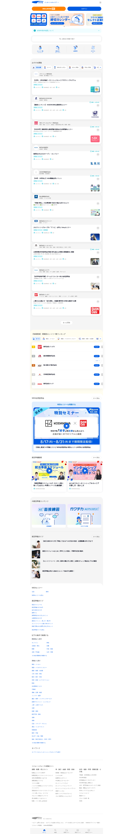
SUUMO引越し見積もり (86, 782)
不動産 (34, 689)
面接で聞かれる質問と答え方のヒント (42, 626)
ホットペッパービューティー (64, 786)
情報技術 (34, 730)
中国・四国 (50, 649)
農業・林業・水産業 (37, 670)
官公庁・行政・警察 (37, 736)
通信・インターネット (38, 726)
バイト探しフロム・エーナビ (40, 793)
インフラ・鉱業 (36, 695)
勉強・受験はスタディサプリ (87, 788)
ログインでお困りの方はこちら (55, 822)
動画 (47, 591)
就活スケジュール (37, 604)
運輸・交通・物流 (37, 692)
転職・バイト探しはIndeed (39, 801)
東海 (48, 642)
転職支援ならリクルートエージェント (42, 775)
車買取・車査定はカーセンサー (64, 773)
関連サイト (82, 795)
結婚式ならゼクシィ (61, 778)
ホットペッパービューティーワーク (66, 788)
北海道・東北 (35, 646)
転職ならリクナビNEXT (38, 773)
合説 (33, 591)
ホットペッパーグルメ (62, 783)
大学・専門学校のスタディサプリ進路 (89, 785)
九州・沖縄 (50, 652)
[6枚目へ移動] (68, 26)
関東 (33, 649)
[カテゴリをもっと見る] (100, 67)
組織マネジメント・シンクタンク (41, 702)
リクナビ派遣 (35, 783)
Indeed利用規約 (48, 825)
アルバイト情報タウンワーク (40, 795)
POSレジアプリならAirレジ (87, 790)
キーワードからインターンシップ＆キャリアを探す (46, 752)
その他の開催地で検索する (39, 655)
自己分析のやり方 (37, 610)
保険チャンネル (60, 791)
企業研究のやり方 (37, 618)
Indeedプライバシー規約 (93, 822)
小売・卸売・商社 (37, 673)
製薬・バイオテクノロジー (39, 667)
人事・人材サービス (37, 705)
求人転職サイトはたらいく (39, 798)
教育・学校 (35, 733)
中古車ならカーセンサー (62, 780)
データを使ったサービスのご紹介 (74, 822)
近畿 (48, 646)
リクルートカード (84, 793)
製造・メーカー (36, 664)
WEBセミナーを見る (37, 595)
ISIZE (80, 801)
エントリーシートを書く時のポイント (42, 623)
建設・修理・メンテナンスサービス (42, 698)
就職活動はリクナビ (37, 780)
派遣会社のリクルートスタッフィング (42, 790)
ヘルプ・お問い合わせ (38, 822)
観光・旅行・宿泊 (37, 677)
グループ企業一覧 (84, 798)
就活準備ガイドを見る (38, 630)
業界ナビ (34, 612)
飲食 (33, 683)
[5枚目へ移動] (67, 26)
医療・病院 (35, 711)
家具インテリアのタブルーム (64, 793)
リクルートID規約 (37, 825)
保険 (33, 720)
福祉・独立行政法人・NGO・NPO (41, 739)
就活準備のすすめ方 (37, 607)
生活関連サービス (37, 686)
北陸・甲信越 (35, 652)
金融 (33, 717)
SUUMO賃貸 (82, 777)
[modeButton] (52, 2)
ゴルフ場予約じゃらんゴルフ (64, 796)
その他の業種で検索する (39, 742)
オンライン (35, 642)
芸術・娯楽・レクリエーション (40, 680)
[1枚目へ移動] (64, 26)
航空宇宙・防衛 (36, 714)
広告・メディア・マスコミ (39, 723)
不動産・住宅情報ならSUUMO (87, 775)
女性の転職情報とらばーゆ (39, 778)
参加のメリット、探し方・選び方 (41, 621)
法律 (33, 708)
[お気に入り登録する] (98, 81)
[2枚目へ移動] (65, 26)
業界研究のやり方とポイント (40, 615)
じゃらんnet (59, 775)
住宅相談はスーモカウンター (87, 780)
